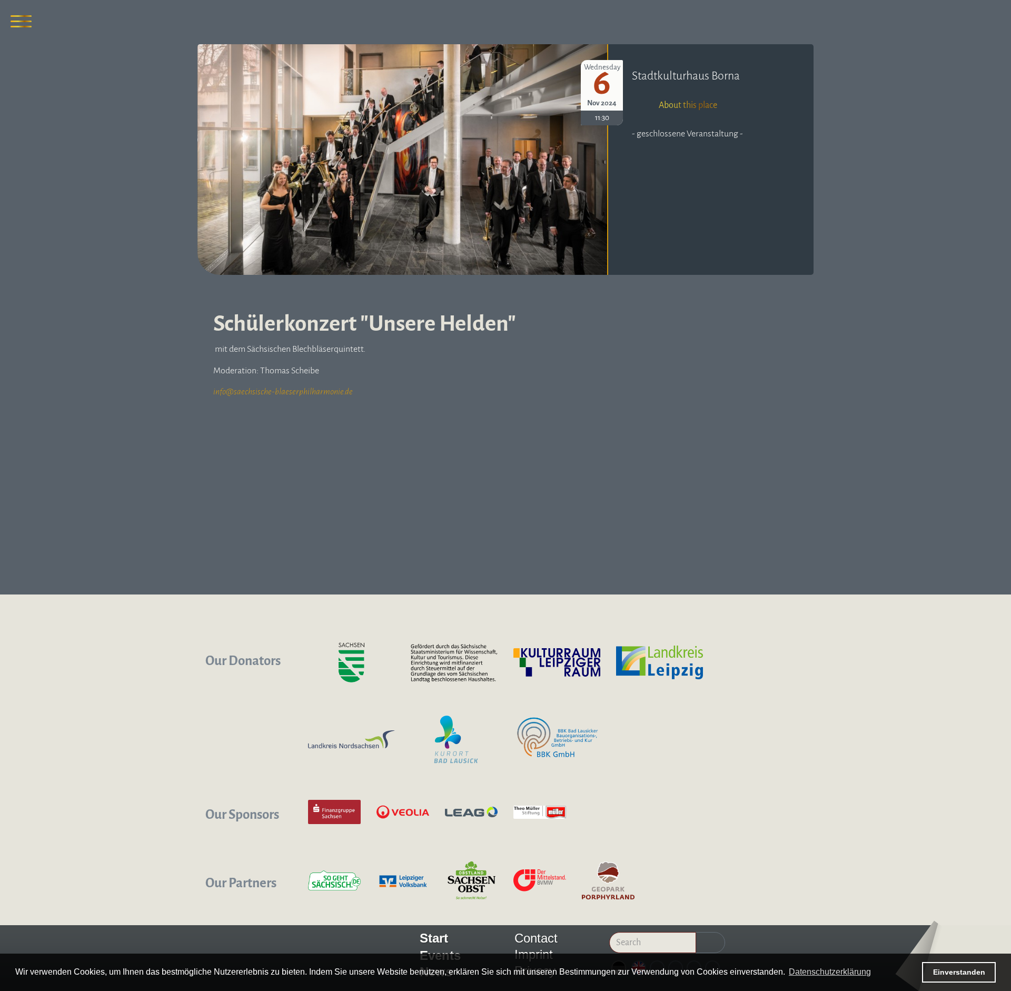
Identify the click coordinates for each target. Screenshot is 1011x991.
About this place (688, 105)
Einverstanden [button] (959, 972)
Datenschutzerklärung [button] (830, 971)
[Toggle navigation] (21, 21)
